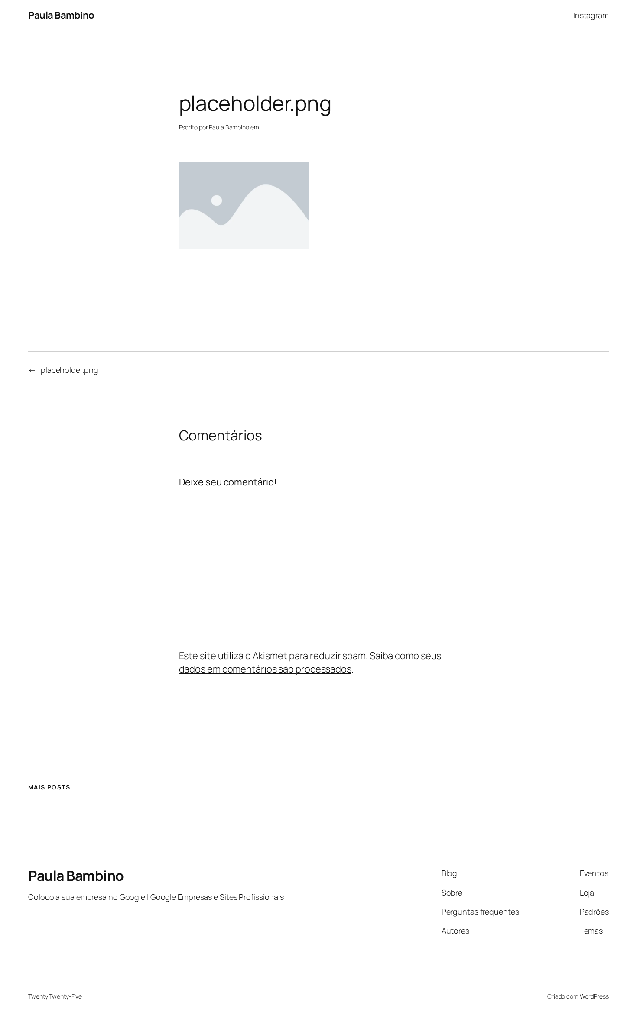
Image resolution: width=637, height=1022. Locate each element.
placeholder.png (69, 370)
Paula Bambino (61, 15)
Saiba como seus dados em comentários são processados (310, 662)
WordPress (594, 996)
